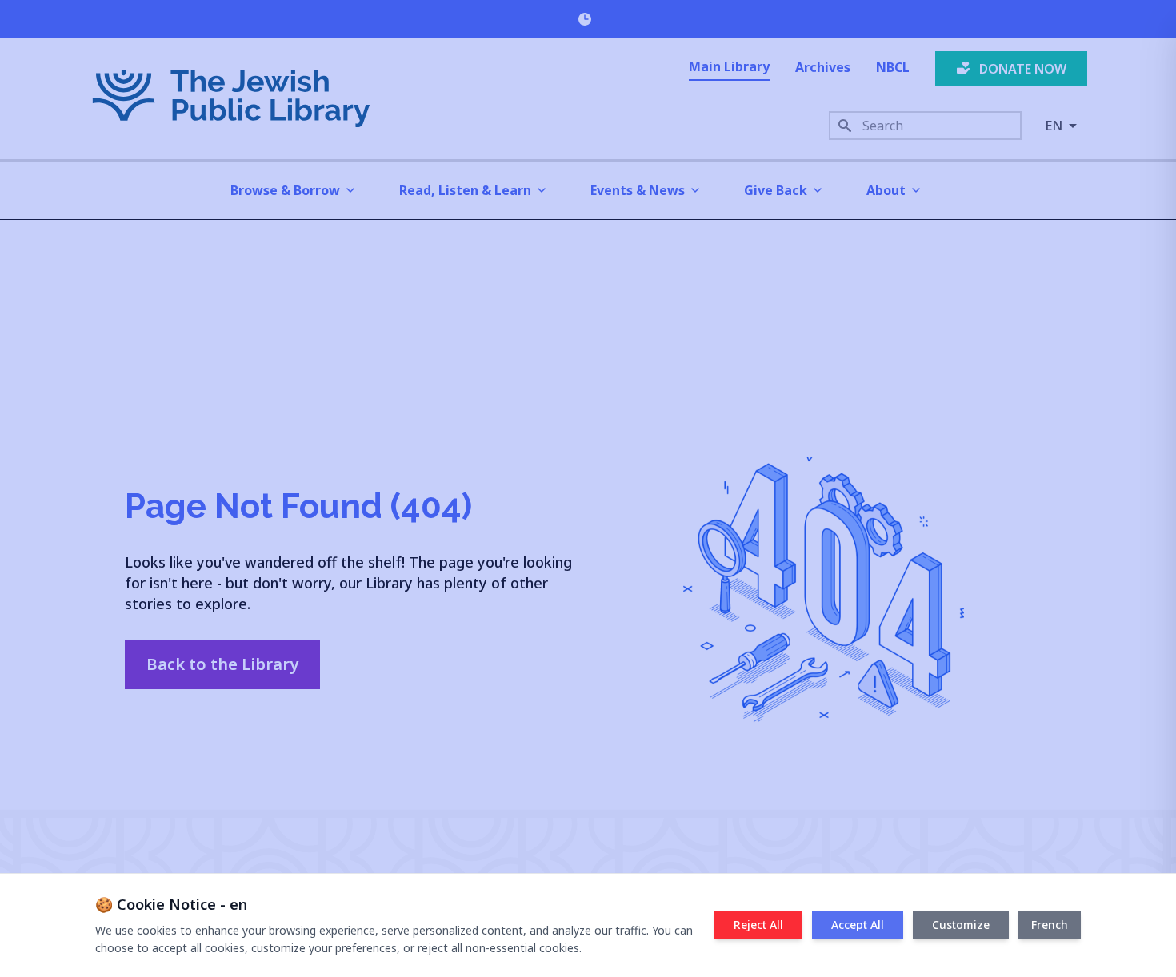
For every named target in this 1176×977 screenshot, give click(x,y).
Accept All (857, 924)
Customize (961, 924)
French (1049, 924)
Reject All (758, 924)
